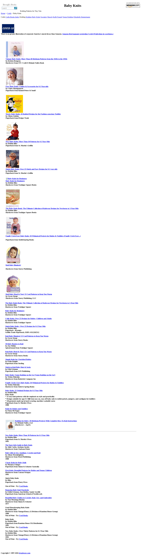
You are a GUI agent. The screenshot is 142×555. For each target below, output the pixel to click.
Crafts (9, 13)
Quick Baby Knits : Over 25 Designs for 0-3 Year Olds (25, 326)
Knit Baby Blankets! (13, 265)
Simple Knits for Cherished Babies (18, 359)
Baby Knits (36, 17)
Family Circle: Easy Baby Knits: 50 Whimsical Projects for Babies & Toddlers (34, 383)
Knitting (29, 17)
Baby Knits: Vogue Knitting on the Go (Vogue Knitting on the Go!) (30, 375)
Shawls (49, 17)
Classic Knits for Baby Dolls (15, 463)
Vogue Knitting (67, 17)
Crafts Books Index (12, 17)
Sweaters (43, 17)
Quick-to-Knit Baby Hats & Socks (18, 367)
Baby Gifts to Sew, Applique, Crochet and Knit (22, 453)
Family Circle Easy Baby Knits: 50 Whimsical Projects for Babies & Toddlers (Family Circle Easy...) (43, 236)
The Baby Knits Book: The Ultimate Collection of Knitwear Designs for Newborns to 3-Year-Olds (42, 208)
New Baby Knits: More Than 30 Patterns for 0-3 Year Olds (28, 142)
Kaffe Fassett (57, 17)
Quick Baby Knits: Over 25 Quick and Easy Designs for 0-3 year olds (31, 169)
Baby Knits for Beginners (15, 181)
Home (3, 13)
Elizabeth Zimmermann (82, 17)
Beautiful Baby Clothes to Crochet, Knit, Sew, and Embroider (28, 498)
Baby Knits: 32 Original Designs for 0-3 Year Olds (24, 390)
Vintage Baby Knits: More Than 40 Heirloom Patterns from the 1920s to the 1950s (36, 59)
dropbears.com (24, 553)
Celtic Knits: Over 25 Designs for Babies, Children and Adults (28, 318)
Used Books (23, 486)
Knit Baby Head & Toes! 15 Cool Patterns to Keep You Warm (29, 294)
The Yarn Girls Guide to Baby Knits (18, 445)
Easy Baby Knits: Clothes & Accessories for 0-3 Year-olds (27, 86)
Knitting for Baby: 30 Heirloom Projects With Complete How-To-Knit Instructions (46, 421)
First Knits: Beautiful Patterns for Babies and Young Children (28, 470)
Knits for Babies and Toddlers (16, 409)
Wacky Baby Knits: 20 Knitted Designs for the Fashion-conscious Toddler (33, 114)
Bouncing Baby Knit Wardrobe (17, 490)
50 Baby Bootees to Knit (14, 344)
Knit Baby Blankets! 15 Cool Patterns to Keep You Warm (26, 336)
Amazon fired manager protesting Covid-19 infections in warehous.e (87, 34)
